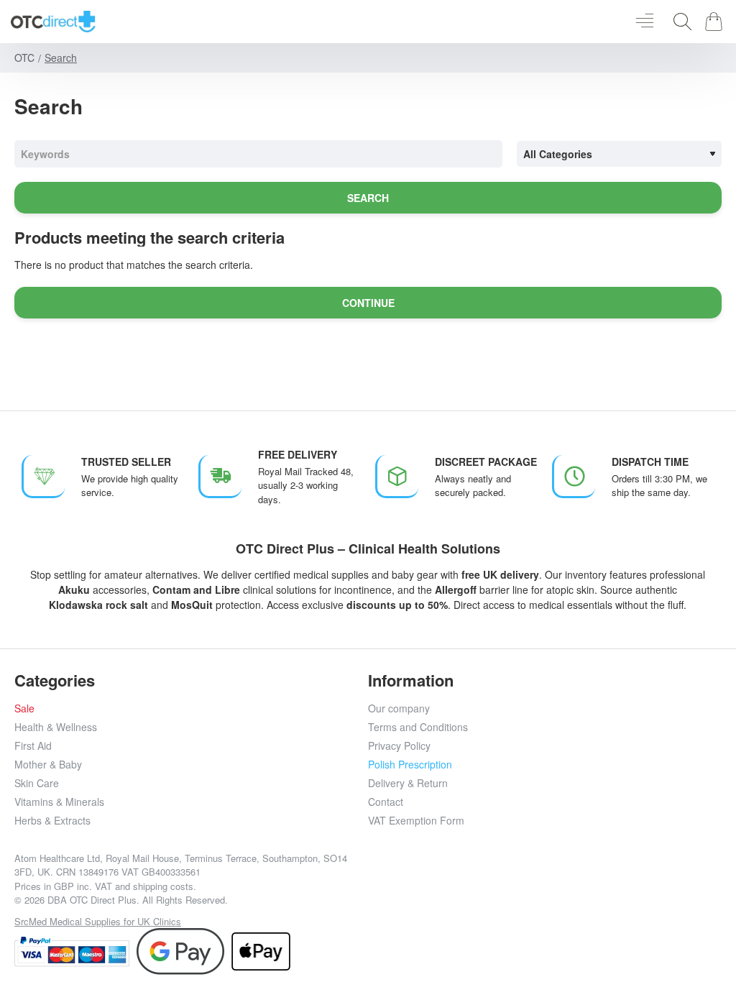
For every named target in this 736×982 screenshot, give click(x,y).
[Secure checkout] (71, 951)
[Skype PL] (625, 886)
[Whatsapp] (593, 886)
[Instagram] (496, 886)
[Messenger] (561, 886)
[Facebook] (464, 886)
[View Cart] (716, 21)
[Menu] (644, 21)
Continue (368, 302)
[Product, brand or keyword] (678, 21)
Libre (227, 589)
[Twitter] (528, 886)
